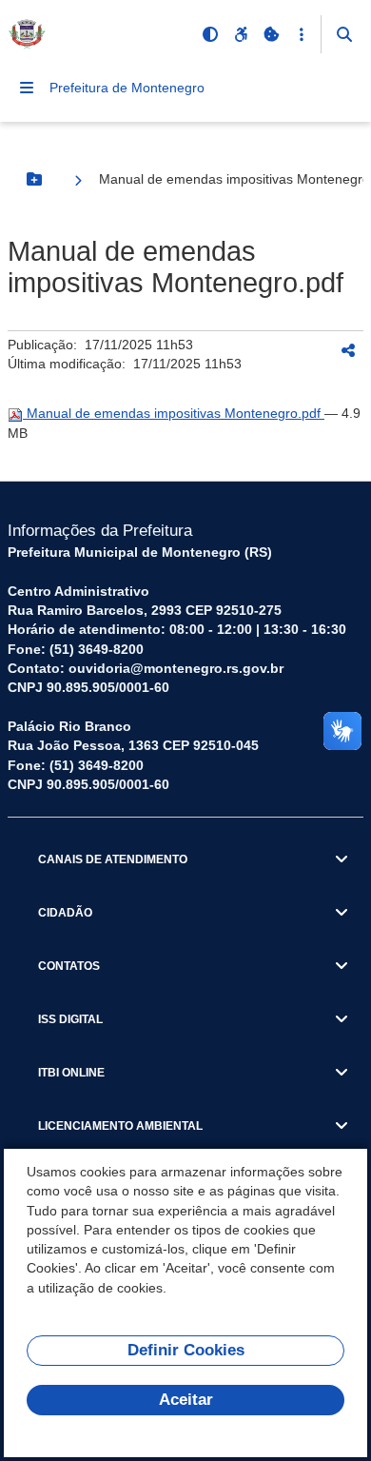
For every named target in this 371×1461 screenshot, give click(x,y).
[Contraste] (210, 34)
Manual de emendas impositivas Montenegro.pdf (173, 413)
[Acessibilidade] (240, 34)
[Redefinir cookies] (271, 34)
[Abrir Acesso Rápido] (301, 34)
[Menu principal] (27, 88)
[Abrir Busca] (344, 34)
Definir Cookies (185, 1350)
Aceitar (186, 1400)
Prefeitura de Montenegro (127, 87)
